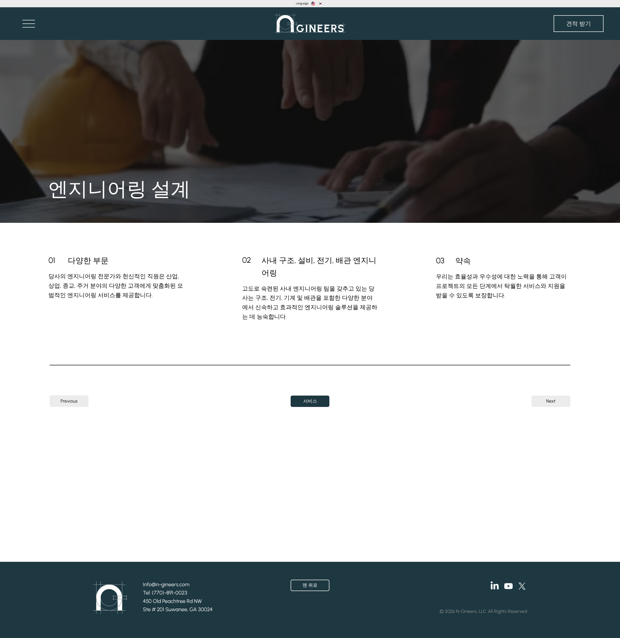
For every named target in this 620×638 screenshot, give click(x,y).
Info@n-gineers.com (166, 584)
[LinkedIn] (495, 586)
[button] (28, 23)
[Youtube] (508, 586)
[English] (313, 3)
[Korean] (320, 3)
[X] (522, 586)
